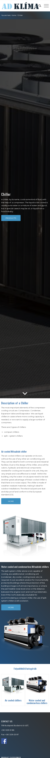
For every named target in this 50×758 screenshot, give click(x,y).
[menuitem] (38, 5)
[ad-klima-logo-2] (20, 5)
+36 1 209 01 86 (7, 730)
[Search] (38, 5)
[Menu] (45, 5)
